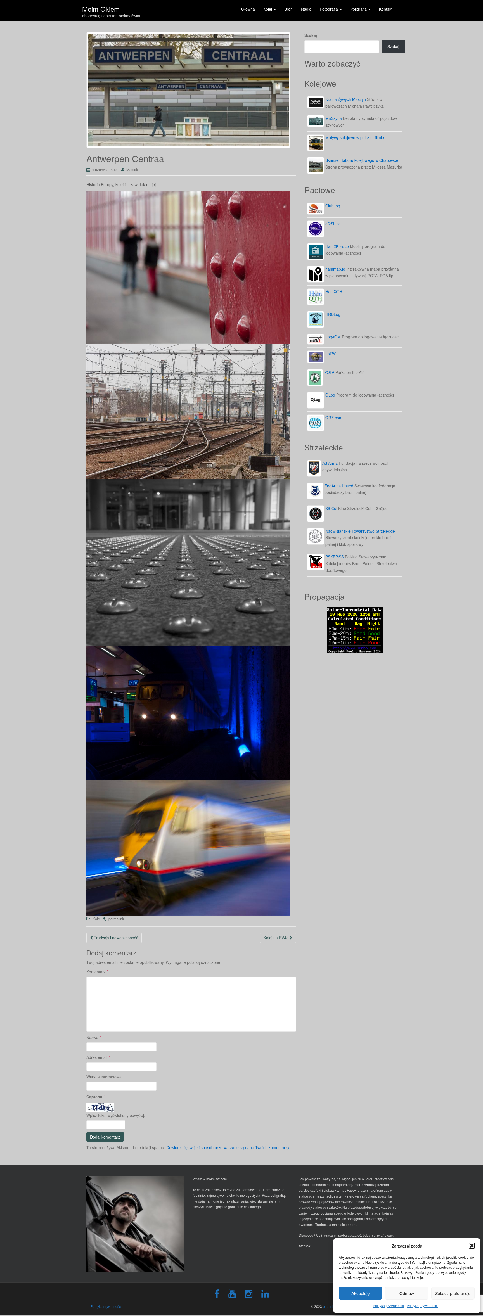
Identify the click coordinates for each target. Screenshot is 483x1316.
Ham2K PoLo (337, 246)
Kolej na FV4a (277, 937)
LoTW (330, 353)
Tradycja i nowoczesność (115, 937)
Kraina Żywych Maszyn (345, 99)
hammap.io (335, 269)
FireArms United (339, 486)
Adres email (98, 1057)
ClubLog (332, 205)
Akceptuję (360, 1293)
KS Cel (331, 508)
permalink (116, 918)
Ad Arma (330, 463)
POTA (329, 372)
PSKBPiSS (334, 556)
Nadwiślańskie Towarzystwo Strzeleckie (360, 531)
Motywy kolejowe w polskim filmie (354, 137)
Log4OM (333, 337)
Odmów (406, 1293)
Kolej (97, 918)
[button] (472, 1245)
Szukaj (310, 35)
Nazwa (93, 1037)
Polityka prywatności (388, 1305)
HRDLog (332, 314)
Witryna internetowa (104, 1077)
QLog (330, 395)
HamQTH (333, 291)
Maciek (132, 169)
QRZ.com (333, 417)
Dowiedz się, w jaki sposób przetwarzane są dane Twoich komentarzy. (228, 1147)
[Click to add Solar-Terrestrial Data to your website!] (355, 629)
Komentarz (97, 971)
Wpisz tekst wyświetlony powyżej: (115, 1115)
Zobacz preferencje (452, 1293)
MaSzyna (333, 118)
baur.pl (328, 1306)
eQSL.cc (332, 223)
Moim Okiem (101, 7)
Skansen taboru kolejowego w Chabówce (361, 160)
